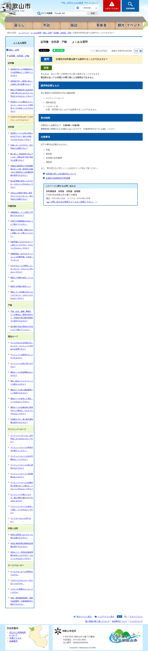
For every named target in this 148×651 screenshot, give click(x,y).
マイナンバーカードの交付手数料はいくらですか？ (21, 457)
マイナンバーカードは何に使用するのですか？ (21, 466)
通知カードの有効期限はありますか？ (21, 373)
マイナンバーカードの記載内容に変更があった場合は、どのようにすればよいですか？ (21, 486)
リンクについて (136, 621)
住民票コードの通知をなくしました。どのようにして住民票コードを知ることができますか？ (21, 106)
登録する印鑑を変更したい (20, 286)
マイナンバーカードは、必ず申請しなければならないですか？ (21, 439)
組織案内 (13, 641)
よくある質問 (36, 33)
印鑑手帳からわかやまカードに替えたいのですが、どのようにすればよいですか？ (21, 245)
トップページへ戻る (105, 616)
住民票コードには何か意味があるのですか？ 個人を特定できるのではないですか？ (21, 136)
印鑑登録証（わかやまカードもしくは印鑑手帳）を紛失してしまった (21, 257)
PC (125, 616)
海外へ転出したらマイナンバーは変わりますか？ (21, 382)
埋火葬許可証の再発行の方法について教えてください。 (21, 328)
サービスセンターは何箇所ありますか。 (21, 573)
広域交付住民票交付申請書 (58, 178)
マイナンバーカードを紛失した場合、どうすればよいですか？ (21, 509)
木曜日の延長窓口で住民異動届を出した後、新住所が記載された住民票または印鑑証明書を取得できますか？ (21, 170)
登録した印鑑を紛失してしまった (21, 279)
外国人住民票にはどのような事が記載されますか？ (21, 536)
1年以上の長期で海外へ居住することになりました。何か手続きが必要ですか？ (21, 196)
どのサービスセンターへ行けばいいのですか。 (21, 582)
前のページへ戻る (84, 616)
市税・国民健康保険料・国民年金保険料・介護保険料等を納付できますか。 (21, 601)
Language (87, 8)
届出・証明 (47, 33)
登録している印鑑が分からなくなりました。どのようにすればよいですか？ (21, 295)
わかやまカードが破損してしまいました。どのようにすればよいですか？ (21, 269)
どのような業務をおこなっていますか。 (21, 590)
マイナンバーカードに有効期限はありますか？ (21, 475)
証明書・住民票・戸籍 (62, 33)
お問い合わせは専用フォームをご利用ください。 (72, 202)
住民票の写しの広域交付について (61, 174)
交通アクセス (15, 638)
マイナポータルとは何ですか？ (20, 520)
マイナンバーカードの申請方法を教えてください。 (21, 449)
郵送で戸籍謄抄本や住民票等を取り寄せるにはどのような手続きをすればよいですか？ (21, 93)
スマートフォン (136, 616)
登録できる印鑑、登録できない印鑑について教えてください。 (21, 233)
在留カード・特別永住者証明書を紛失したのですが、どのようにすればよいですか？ (21, 555)
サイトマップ (92, 3)
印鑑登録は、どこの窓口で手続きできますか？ (21, 213)
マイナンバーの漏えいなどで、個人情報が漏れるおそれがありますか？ (21, 498)
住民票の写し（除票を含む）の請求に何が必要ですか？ (21, 82)
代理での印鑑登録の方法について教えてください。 (21, 222)
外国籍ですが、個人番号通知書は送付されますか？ (21, 420)
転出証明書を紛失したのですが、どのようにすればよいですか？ (21, 184)
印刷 (136, 51)
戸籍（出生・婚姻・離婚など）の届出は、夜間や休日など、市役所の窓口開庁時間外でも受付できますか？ (21, 316)
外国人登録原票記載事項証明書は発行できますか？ (21, 545)
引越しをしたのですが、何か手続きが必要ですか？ (21, 146)
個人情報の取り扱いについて (97, 621)
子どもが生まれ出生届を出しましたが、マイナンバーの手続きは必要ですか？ (21, 346)
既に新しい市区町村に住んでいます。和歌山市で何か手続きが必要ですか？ (21, 157)
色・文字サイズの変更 (73, 3)
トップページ (23, 33)
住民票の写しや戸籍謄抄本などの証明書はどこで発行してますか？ (21, 72)
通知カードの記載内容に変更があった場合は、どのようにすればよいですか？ (21, 410)
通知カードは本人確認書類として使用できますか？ (21, 391)
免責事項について (119, 621)
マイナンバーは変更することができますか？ (21, 356)
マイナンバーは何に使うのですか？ (21, 365)
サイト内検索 (46, 13)
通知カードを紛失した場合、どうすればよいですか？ (21, 400)
